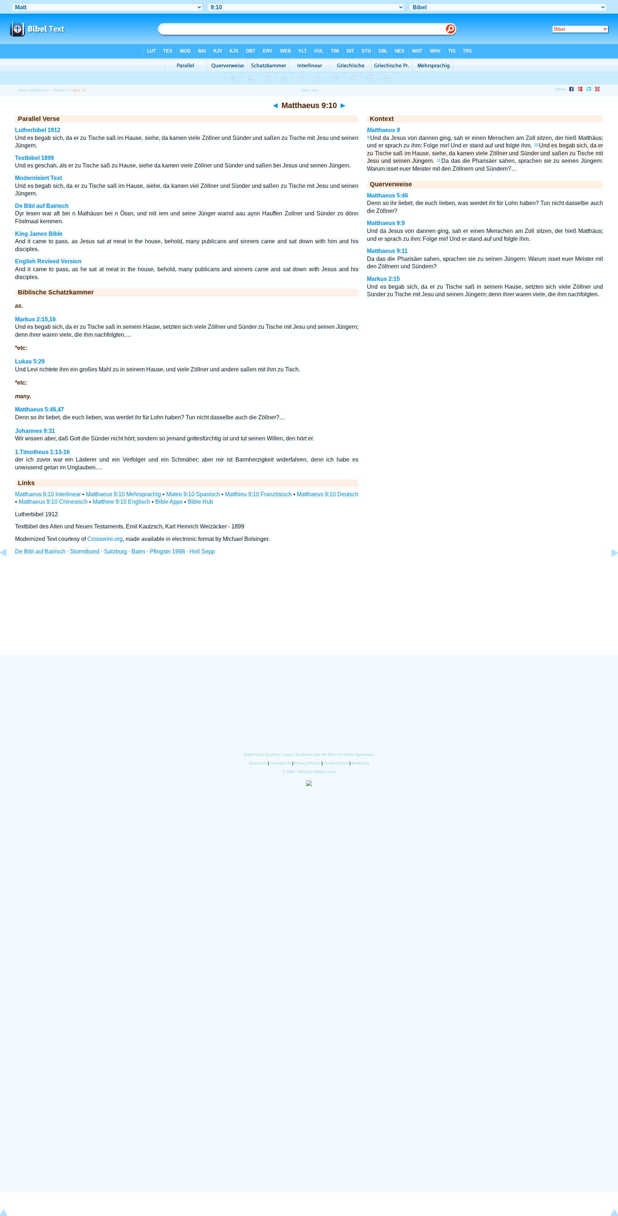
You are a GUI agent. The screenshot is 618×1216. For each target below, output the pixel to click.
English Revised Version (48, 261)
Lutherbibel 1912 (37, 130)
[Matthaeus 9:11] (609, 569)
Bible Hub (200, 502)
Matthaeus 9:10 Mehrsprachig (123, 494)
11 (439, 160)
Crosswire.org (105, 539)
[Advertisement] (309, 611)
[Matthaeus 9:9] (9, 569)
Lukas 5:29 (30, 361)
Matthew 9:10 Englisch (121, 502)
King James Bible (39, 234)
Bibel (23, 90)
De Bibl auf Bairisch (42, 206)
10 (536, 145)
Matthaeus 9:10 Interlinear (48, 494)
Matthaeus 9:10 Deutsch (327, 494)
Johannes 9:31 (35, 431)
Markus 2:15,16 (35, 319)
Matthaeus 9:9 (386, 223)
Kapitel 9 (61, 90)
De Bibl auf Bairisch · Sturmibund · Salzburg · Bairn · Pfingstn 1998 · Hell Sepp (115, 551)
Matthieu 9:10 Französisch (258, 494)
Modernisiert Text (38, 178)
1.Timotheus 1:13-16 (42, 452)
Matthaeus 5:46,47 (39, 409)
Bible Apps (169, 502)
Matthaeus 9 (383, 130)
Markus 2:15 (383, 279)
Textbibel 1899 (34, 158)
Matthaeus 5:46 (387, 195)
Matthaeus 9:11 (387, 251)
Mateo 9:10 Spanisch (193, 494)
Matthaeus (40, 90)
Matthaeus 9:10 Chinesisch (53, 502)
